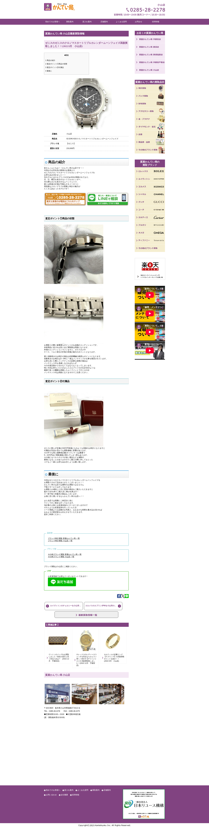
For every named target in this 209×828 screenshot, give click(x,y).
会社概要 (64, 795)
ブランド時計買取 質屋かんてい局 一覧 (64, 538)
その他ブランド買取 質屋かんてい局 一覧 (65, 554)
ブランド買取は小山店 (53, 566)
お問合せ (138, 22)
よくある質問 (121, 22)
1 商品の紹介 (50, 60)
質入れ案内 (87, 22)
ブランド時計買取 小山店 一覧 (60, 541)
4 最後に (48, 71)
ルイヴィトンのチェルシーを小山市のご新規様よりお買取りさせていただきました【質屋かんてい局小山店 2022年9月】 (66, 606)
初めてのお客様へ (52, 22)
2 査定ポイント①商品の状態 (56, 64)
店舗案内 (104, 22)
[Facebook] (119, 597)
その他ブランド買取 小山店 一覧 (61, 557)
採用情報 (155, 22)
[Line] (127, 597)
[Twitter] (123, 597)
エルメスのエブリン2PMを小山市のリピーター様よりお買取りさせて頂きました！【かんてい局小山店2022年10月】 (103, 606)
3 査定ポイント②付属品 (54, 67)
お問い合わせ (51, 795)
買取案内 (69, 22)
